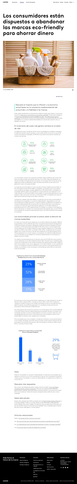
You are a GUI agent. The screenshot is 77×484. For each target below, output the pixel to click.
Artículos (22, 2)
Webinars (35, 474)
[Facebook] (63, 468)
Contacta (66, 2)
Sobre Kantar (56, 2)
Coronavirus (36, 462)
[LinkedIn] (65, 468)
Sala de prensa (50, 467)
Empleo (61, 2)
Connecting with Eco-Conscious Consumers (29, 418)
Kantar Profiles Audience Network (51, 401)
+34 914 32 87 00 (64, 464)
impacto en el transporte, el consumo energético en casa (30, 116)
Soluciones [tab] (14, 2)
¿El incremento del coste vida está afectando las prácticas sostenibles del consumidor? (38, 421)
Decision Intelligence (24, 462)
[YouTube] (67, 468)
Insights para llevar (37, 468)
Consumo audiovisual (38, 460)
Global (70, 2)
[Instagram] (61, 468)
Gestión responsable (51, 469)
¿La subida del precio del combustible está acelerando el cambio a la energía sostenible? (38, 424)
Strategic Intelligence (24, 464)
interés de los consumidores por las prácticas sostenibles (34, 115)
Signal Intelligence (24, 460)
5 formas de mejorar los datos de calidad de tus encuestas (31, 427)
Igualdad (35, 476)
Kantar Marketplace (30, 2)
